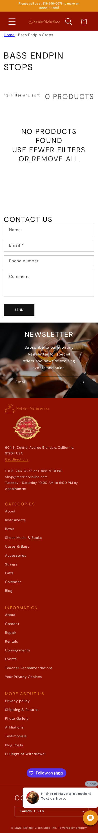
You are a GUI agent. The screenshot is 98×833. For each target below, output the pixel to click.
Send (19, 310)
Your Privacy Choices (23, 676)
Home (9, 34)
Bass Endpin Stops (35, 34)
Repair (10, 632)
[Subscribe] (82, 382)
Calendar (13, 582)
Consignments (17, 650)
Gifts (9, 573)
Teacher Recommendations (29, 668)
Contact (12, 623)
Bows (9, 529)
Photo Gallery (17, 718)
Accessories (15, 555)
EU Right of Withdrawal (25, 754)
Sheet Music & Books (23, 537)
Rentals (11, 641)
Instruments (15, 520)
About (10, 511)
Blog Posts (14, 745)
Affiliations (14, 727)
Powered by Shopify (72, 827)
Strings (11, 564)
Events (11, 659)
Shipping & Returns (22, 709)
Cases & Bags (17, 546)
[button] (12, 21)
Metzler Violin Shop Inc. (40, 827)
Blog (8, 590)
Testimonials (16, 736)
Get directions (16, 459)
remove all (55, 159)
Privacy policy (17, 701)
